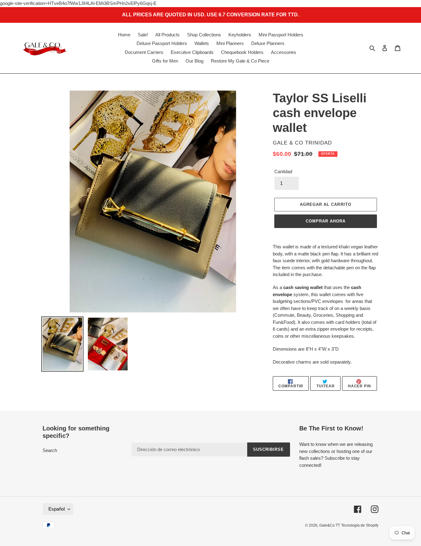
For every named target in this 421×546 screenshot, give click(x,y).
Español (56, 508)
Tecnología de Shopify (359, 525)
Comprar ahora (326, 221)
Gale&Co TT (329, 525)
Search (50, 450)
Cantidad (283, 171)
